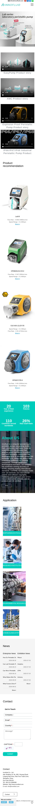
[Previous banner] (2, 28)
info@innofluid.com (16, 1)
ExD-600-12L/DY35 (17, 326)
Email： (8, 720)
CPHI (19, 670)
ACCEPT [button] (4, 802)
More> (14, 690)
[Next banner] (32, 28)
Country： (9, 726)
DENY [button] (11, 802)
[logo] (8, 4)
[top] (32, 802)
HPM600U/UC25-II (17, 271)
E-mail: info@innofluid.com (11, 786)
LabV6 (17, 216)
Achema (20, 677)
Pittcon (20, 657)
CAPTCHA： (9, 744)
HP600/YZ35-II (17, 380)
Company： (9, 715)
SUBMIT (10, 754)
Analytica (20, 664)
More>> (17, 224)
